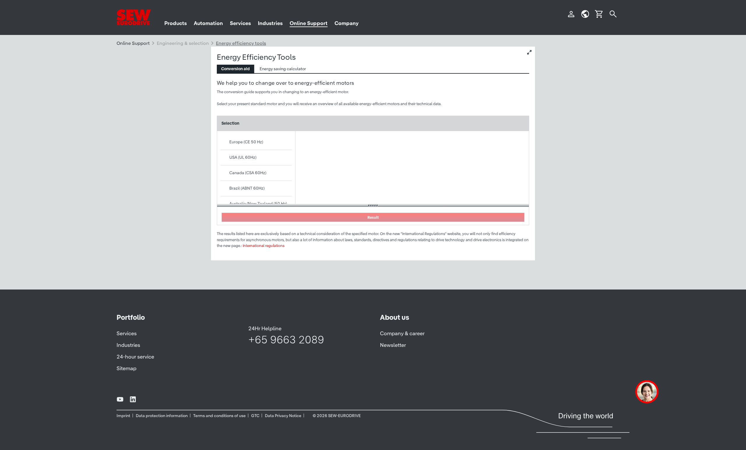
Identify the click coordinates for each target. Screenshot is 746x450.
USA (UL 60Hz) (242, 157)
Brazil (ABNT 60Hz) (247, 188)
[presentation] (235, 69)
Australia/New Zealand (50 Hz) (258, 204)
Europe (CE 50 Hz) (246, 142)
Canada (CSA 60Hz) (247, 173)
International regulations (263, 245)
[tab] (235, 69)
